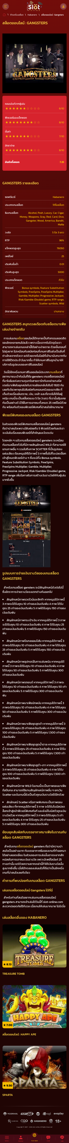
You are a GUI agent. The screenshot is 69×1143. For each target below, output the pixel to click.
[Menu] (5, 6)
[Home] (34, 6)
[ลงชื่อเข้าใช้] (63, 6)
